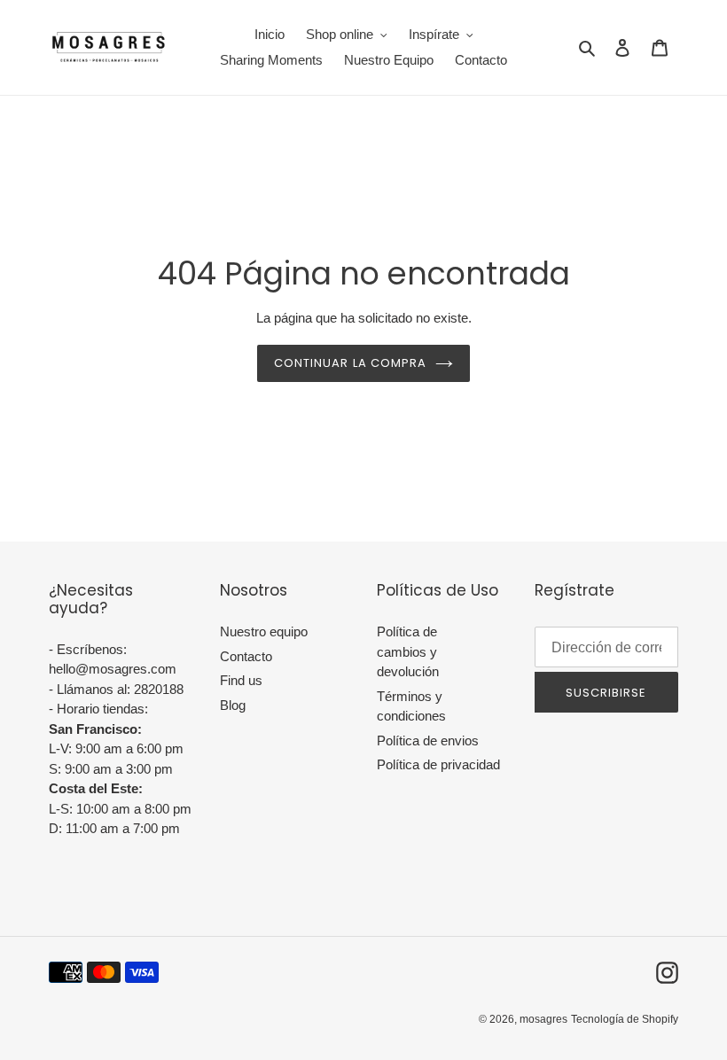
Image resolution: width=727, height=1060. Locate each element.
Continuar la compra (350, 363)
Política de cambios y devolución (408, 651)
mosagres (543, 1019)
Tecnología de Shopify (624, 1019)
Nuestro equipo (264, 631)
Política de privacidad (438, 764)
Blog (233, 705)
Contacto (246, 656)
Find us (241, 680)
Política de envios (428, 740)
